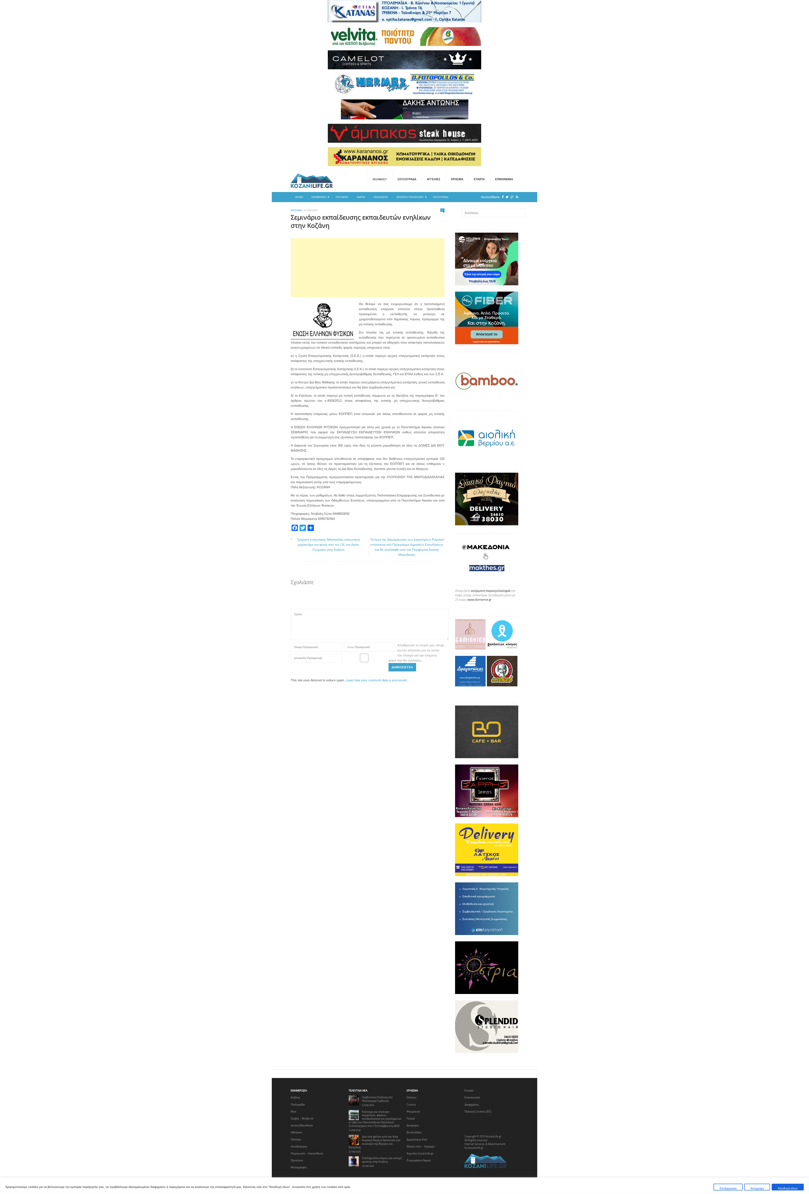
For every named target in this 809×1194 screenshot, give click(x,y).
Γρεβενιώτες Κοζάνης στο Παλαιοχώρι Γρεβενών (377, 1099)
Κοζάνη (296, 210)
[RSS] (516, 197)
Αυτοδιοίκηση (299, 1146)
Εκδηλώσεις (381, 197)
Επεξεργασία (728, 1188)
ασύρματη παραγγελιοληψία (490, 590)
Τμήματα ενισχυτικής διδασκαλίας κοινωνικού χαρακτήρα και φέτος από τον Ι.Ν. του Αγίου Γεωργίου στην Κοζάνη (328, 544)
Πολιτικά (296, 1139)
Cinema (411, 1104)
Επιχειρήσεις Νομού (419, 1160)
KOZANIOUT (380, 179)
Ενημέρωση (319, 197)
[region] (404, 1185)
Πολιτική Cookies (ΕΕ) (478, 1111)
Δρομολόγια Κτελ (417, 1139)
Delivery (411, 1097)
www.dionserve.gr (479, 599)
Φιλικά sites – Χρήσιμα (420, 1146)
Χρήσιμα (457, 179)
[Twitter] (506, 197)
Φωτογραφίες (299, 1167)
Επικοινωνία (504, 179)
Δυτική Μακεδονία (302, 1125)
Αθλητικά (296, 1132)
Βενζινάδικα (414, 1132)
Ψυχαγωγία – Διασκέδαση (307, 1153)
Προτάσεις (342, 197)
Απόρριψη (757, 1188)
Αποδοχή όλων (788, 1188)
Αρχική (299, 197)
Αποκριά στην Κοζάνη (409, 197)
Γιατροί (411, 1118)
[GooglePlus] (511, 197)
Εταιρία (479, 179)
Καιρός (361, 197)
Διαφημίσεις (472, 1104)
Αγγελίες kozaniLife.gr (420, 1153)
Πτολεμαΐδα (298, 1104)
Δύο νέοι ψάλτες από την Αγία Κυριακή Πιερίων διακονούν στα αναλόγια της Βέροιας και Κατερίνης (374, 1141)
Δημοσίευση (402, 667)
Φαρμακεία (413, 1111)
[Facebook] (502, 197)
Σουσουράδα (407, 179)
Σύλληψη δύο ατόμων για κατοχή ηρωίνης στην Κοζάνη (382, 1160)
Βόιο (293, 1111)
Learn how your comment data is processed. (376, 680)
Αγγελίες (433, 179)
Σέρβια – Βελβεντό (302, 1118)
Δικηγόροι (413, 1125)
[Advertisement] (368, 267)
